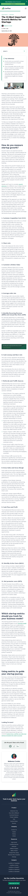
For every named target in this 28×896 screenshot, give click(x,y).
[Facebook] (12, 888)
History (14, 833)
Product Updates (14, 817)
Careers (14, 831)
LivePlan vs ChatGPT (14, 867)
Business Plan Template (14, 854)
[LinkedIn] (15, 888)
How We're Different (14, 813)
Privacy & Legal (18, 892)
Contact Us (14, 829)
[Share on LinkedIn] (17, 746)
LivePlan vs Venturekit (14, 871)
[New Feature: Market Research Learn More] (14, 3)
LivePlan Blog (5, 14)
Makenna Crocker (8, 25)
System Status (14, 821)
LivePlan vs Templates (14, 863)
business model (22, 623)
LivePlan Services (14, 844)
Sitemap (14, 856)
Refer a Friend (14, 850)
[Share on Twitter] (10, 746)
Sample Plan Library (14, 852)
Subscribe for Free (14, 883)
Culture (14, 836)
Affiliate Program (14, 848)
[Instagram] (10, 888)
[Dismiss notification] (26, 1)
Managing (11, 14)
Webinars (14, 846)
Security (14, 823)
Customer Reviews (14, 815)
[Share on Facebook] (14, 746)
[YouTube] (17, 888)
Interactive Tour (14, 811)
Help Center (14, 842)
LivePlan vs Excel (14, 865)
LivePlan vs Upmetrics (14, 869)
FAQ (14, 819)
